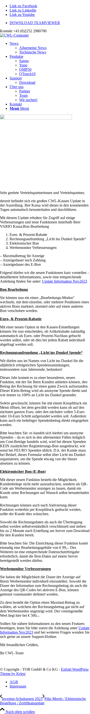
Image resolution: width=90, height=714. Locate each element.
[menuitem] (50, 23)
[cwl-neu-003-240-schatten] (14, 35)
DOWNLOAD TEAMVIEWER (35, 23)
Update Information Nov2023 (64, 281)
